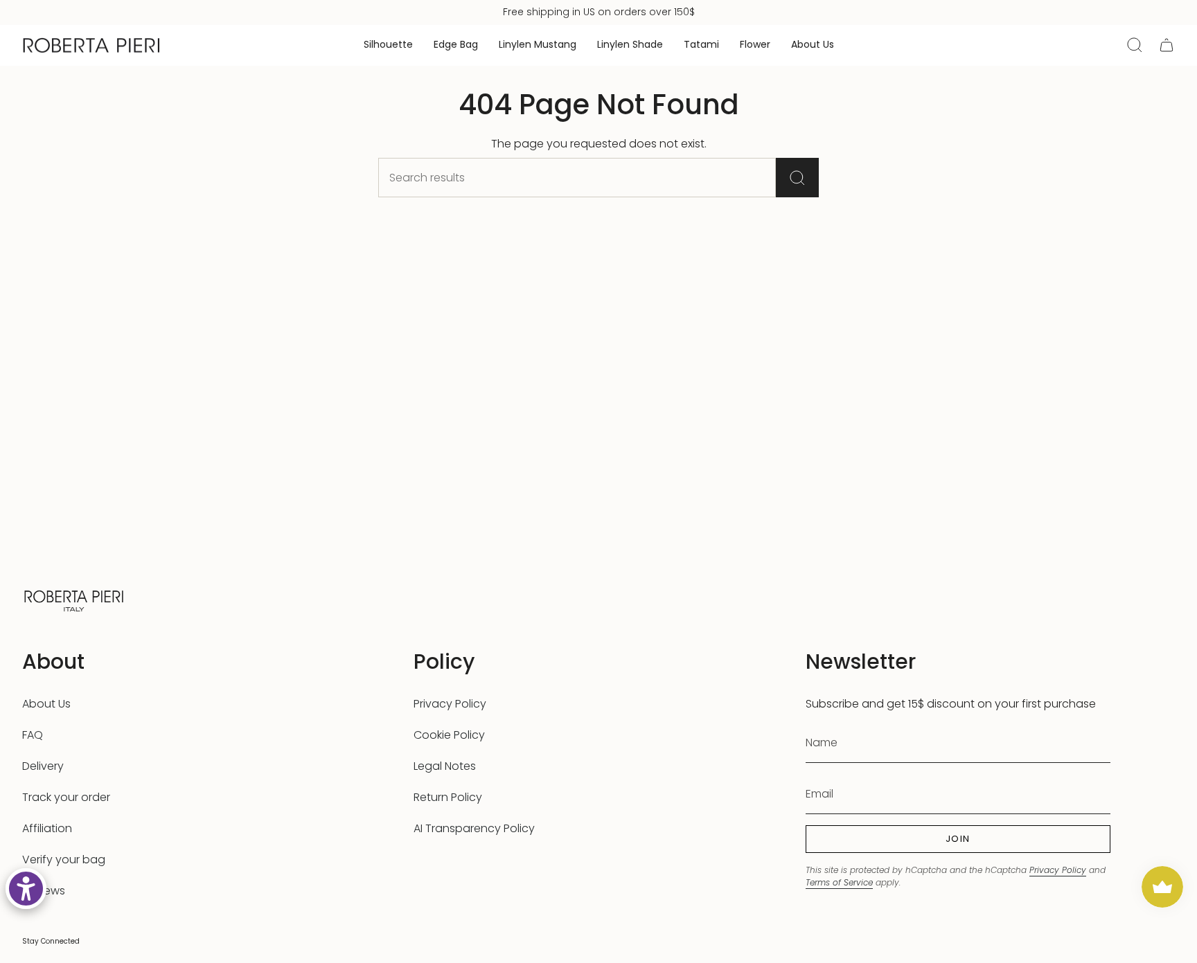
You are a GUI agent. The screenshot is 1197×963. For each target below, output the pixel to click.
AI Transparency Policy (474, 828)
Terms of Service (839, 882)
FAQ (32, 735)
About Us (46, 704)
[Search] (797, 177)
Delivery (43, 766)
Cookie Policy (449, 735)
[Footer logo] (74, 599)
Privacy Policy (450, 704)
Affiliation (47, 828)
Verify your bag (63, 859)
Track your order (66, 797)
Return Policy (448, 797)
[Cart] (1166, 45)
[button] (388, 45)
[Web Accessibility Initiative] (26, 889)
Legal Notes (445, 766)
